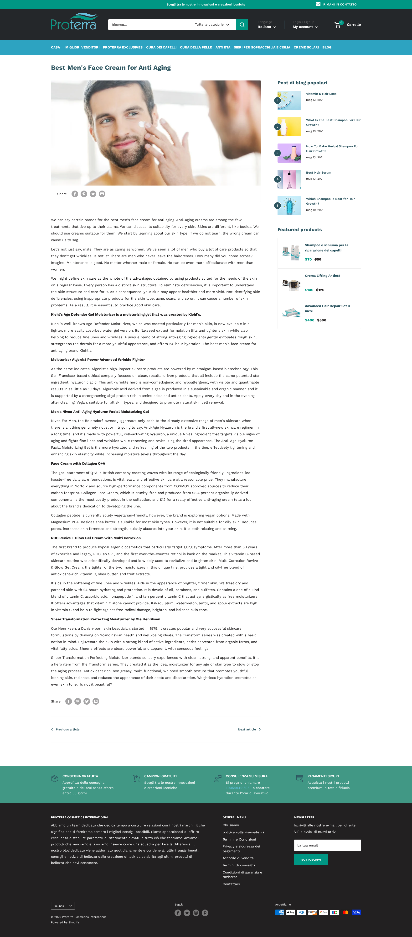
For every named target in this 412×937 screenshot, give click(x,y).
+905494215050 (239, 788)
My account (303, 27)
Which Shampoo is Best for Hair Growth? (330, 201)
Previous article (68, 729)
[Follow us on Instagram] (196, 913)
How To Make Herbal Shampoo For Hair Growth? (332, 148)
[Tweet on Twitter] (93, 193)
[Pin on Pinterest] (84, 193)
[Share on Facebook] (75, 193)
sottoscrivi (311, 859)
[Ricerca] (242, 24)
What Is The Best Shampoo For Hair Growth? (333, 122)
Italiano (59, 905)
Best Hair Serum (318, 172)
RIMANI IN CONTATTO (340, 4)
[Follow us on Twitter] (187, 913)
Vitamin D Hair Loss (321, 94)
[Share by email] (102, 193)
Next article (247, 729)
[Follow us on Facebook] (178, 913)
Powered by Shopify (65, 922)
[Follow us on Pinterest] (205, 913)
